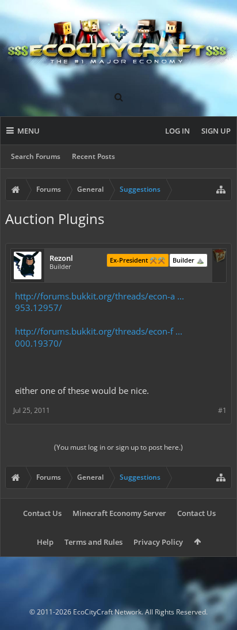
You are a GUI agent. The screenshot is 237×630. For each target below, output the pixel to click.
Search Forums (35, 156)
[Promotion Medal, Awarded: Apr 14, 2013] (219, 257)
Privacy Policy (158, 542)
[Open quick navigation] (221, 189)
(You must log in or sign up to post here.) (118, 447)
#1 (222, 410)
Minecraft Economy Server (119, 513)
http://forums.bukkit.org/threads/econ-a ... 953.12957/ (99, 302)
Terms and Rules (93, 542)
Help (45, 542)
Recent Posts (93, 156)
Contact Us (42, 513)
